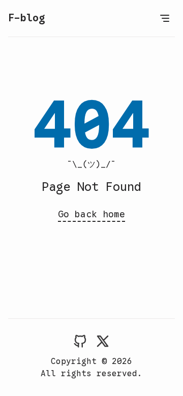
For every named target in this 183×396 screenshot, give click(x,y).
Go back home (91, 214)
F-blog (26, 18)
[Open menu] (165, 18)
